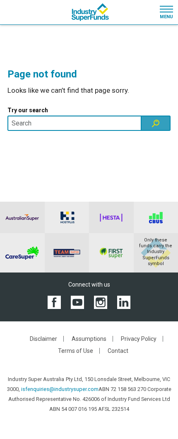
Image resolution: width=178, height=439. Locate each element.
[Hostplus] (67, 217)
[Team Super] (67, 253)
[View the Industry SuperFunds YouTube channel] (77, 302)
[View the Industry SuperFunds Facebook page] (54, 302)
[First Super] (111, 253)
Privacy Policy (138, 339)
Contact (118, 351)
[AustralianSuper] (22, 217)
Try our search (27, 110)
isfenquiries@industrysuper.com (60, 389)
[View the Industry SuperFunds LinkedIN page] (123, 302)
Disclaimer (43, 339)
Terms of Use (75, 351)
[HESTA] (111, 217)
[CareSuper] (22, 253)
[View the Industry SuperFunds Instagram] (100, 302)
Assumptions (89, 339)
